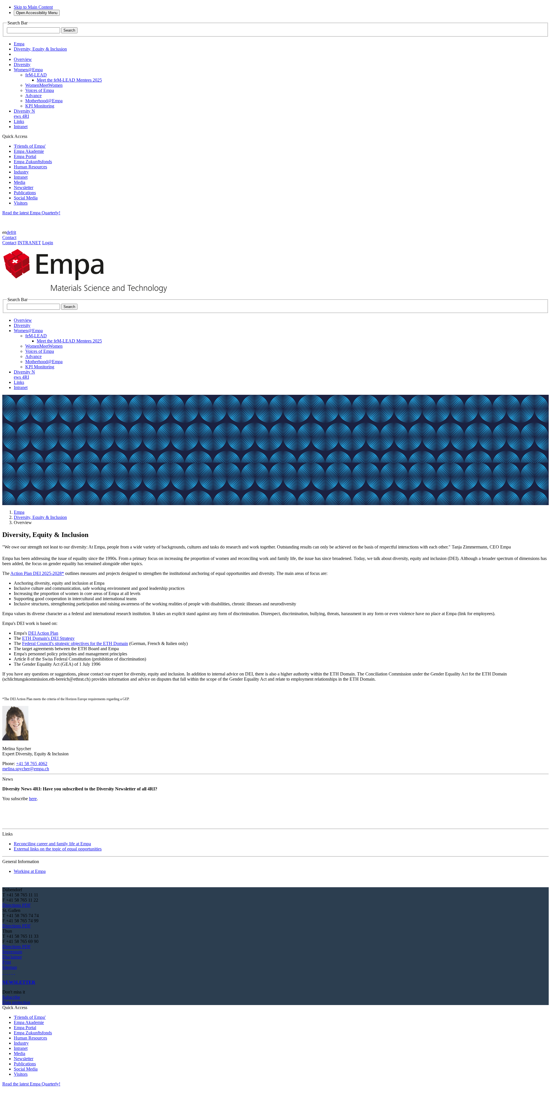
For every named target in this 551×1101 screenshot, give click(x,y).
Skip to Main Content (33, 7)
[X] (9, 972)
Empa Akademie (29, 151)
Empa (19, 512)
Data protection (16, 1002)
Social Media (26, 197)
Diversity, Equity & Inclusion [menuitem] (40, 49)
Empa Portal (25, 156)
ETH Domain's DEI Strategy (48, 638)
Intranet (21, 177)
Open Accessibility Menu (36, 13)
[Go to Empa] (88, 294)
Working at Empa (30, 871)
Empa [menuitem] (19, 43)
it (15, 232)
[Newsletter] (2, 972)
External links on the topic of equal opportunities (58, 848)
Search (69, 30)
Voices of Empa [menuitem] (39, 90)
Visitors (21, 203)
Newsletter (23, 187)
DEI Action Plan (43, 633)
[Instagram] (7, 972)
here (33, 798)
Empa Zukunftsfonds (33, 161)
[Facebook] (14, 972)
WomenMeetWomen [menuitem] (44, 85)
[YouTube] (12, 972)
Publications (25, 192)
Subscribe (11, 997)
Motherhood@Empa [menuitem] (44, 100)
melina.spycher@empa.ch (25, 768)
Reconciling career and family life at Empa (52, 843)
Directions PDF (16, 905)
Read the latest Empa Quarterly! (31, 212)
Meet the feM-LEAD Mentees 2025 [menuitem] (69, 80)
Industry (21, 172)
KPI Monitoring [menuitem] (39, 105)
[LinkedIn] (5, 972)
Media (19, 182)
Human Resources (30, 166)
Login (47, 242)
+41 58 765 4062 (31, 763)
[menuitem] (23, 59)
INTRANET (29, 242)
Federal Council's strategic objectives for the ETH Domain (75, 643)
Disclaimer (12, 956)
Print (6, 962)
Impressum (12, 951)
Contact (9, 237)
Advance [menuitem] (33, 95)
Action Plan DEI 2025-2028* (37, 573)
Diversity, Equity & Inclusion (40, 517)
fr (12, 232)
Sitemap (9, 967)
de (9, 232)
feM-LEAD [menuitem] (36, 74)
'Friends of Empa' (30, 146)
